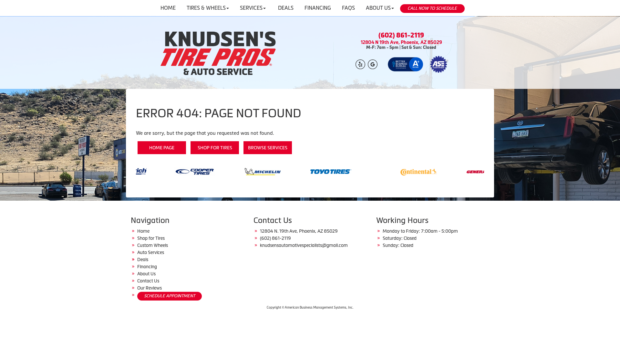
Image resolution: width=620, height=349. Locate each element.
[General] (466, 171)
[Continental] (397, 171)
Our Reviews (149, 288)
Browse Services (267, 147)
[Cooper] (173, 171)
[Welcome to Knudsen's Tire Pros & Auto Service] (219, 52)
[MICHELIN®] (242, 171)
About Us (146, 273)
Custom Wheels (152, 245)
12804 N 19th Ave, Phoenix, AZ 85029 (401, 42)
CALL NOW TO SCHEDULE (432, 8)
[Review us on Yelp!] (360, 64)
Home (143, 231)
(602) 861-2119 (401, 35)
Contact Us (148, 280)
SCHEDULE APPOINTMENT (169, 295)
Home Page (161, 147)
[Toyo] (310, 171)
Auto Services (150, 252)
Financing (147, 266)
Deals (142, 259)
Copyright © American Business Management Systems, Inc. (310, 307)
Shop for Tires (215, 147)
